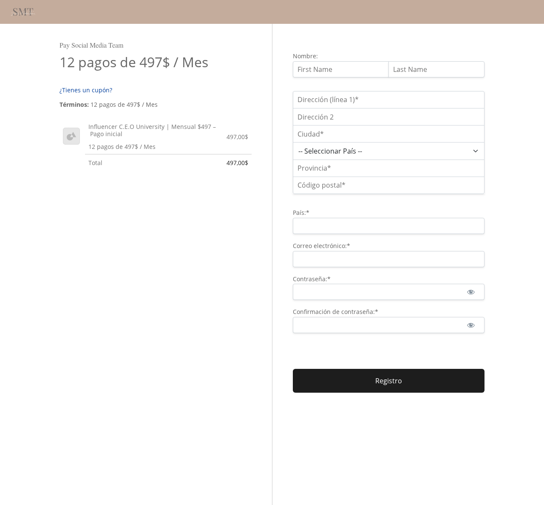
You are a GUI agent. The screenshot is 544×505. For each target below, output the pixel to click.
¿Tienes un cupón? (86, 90)
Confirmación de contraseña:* (335, 312)
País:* (301, 212)
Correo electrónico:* (321, 246)
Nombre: (305, 56)
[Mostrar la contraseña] (470, 292)
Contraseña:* (312, 279)
